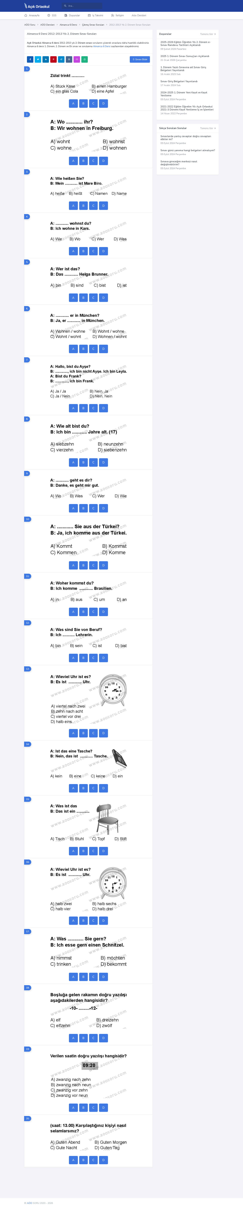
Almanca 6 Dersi (68, 24)
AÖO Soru (29, 24)
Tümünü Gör (207, 34)
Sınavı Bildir (141, 59)
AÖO (29, 1203)
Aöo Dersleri (139, 15)
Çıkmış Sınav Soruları (93, 24)
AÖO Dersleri (47, 24)
